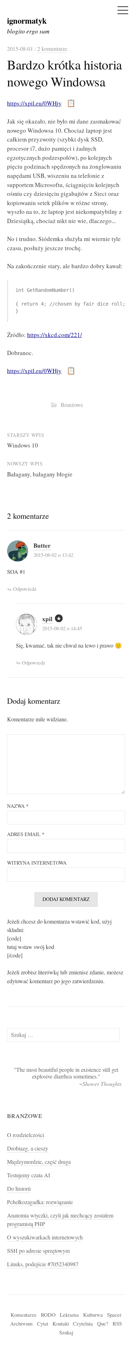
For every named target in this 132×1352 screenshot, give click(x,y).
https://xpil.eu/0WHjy (34, 103)
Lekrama (69, 1314)
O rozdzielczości (25, 1135)
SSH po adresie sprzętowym (38, 1251)
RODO (48, 1314)
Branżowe (72, 405)
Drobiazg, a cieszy (27, 1148)
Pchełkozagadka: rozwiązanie (40, 1202)
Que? (102, 1323)
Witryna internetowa (37, 862)
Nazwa (18, 806)
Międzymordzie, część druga (39, 1162)
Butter (42, 545)
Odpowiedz (25, 588)
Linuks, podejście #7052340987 (42, 1264)
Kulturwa (93, 1314)
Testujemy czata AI (28, 1175)
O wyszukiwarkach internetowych (45, 1237)
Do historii (19, 1188)
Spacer (114, 1314)
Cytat (42, 1323)
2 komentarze (52, 49)
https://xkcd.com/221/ (54, 335)
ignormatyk (27, 20)
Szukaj (66, 1332)
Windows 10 (22, 445)
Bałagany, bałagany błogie (40, 474)
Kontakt (60, 1323)
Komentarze (24, 1314)
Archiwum (21, 1323)
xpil (47, 618)
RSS (117, 1323)
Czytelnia (83, 1323)
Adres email (25, 834)
